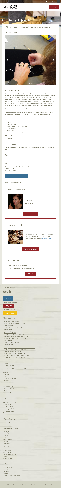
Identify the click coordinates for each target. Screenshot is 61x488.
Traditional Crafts (8, 467)
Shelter (5, 460)
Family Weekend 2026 (10, 333)
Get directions (6, 380)
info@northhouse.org (10, 402)
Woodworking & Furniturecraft (11, 475)
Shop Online (10, 313)
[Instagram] (7, 291)
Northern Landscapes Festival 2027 (13, 351)
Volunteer (6, 469)
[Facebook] (4, 291)
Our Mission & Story (8, 386)
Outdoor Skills (7, 452)
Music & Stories (7, 447)
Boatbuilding (6, 430)
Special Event (7, 462)
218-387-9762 (8, 406)
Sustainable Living (8, 463)
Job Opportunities (9, 411)
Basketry (5, 426)
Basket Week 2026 (9, 329)
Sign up (8, 298)
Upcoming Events (9, 318)
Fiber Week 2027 (8, 340)
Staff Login (51, 484)
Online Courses (7, 450)
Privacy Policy (7, 392)
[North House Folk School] (10, 7)
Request (9, 306)
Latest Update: (14, 182)
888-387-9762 (8, 404)
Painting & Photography (9, 454)
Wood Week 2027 (8, 344)
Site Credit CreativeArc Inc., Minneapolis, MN (38, 484)
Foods (5, 437)
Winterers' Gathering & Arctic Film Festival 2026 (17, 336)
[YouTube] (10, 291)
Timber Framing (7, 465)
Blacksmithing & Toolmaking (10, 428)
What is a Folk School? (9, 388)
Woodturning (6, 473)
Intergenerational (8, 441)
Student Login (51, 1)
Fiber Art (5, 435)
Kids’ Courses (7, 443)
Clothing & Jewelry (8, 432)
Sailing (5, 456)
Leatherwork (6, 445)
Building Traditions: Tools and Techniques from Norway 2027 (19, 348)
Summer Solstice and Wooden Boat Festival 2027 (17, 355)
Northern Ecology (8, 448)
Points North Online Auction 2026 (13, 321)
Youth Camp (6, 477)
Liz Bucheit (15, 32)
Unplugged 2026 (8, 325)
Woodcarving (6, 471)
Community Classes (8, 433)
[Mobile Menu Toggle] (58, 1)
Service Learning (7, 458)
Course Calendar (9, 419)
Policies (5, 390)
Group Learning (7, 439)
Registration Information (17, 176)
